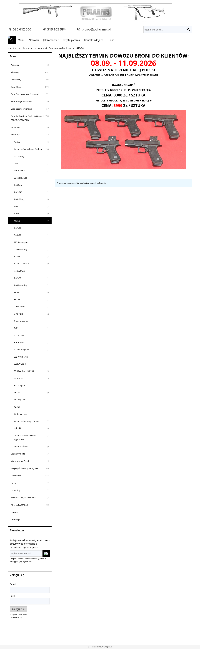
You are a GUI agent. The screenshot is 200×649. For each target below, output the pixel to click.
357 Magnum (20, 385)
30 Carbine (19, 335)
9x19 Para (18, 313)
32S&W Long (20, 363)
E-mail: (13, 584)
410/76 (17, 220)
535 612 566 (21, 29)
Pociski (17, 142)
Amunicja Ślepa (21, 446)
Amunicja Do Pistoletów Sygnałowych (25, 437)
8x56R (17, 292)
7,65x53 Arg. (19, 199)
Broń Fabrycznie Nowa (21, 101)
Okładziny (15, 490)
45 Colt (17, 392)
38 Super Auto (20, 177)
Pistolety (15, 72)
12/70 (16, 206)
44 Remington (20, 414)
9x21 (16, 328)
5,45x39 (17, 235)
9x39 (16, 163)
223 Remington (21, 242)
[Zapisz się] (46, 553)
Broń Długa (16, 87)
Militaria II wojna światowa (23, 497)
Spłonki (17, 428)
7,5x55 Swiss (19, 270)
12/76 (16, 213)
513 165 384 (56, 29)
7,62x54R (18, 192)
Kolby (13, 483)
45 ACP (17, 406)
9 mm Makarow (21, 321)
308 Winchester (21, 356)
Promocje (15, 519)
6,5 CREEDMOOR (21, 263)
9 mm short (19, 306)
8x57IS (17, 299)
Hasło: (13, 595)
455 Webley (19, 156)
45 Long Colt (19, 399)
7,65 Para (18, 185)
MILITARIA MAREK (19, 504)
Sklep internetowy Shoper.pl (100, 646)
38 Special (18, 378)
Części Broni (16, 475)
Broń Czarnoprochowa (21, 108)
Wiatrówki (15, 127)
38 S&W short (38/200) (24, 371)
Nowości (15, 512)
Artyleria (15, 64)
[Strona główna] (90, 13)
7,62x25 (17, 278)
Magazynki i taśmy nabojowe (24, 468)
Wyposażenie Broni (20, 461)
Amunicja (15, 134)
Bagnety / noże (18, 453)
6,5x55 (17, 256)
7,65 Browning (20, 285)
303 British (19, 342)
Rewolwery (16, 79)
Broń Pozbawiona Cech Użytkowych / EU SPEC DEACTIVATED (29, 118)
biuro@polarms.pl (95, 29)
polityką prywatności (24, 561)
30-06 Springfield (21, 349)
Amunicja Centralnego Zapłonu (28, 149)
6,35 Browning (20, 249)
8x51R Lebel (19, 170)
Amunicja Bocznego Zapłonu (27, 421)
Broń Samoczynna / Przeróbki (24, 94)
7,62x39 (17, 228)
